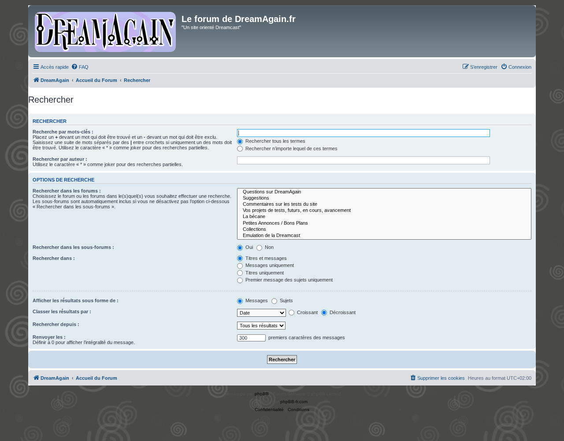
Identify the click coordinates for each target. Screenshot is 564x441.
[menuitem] (80, 67)
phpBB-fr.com (294, 401)
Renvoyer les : (49, 337)
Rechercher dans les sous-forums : (73, 247)
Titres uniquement (264, 272)
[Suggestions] (384, 198)
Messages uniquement (269, 265)
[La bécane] (384, 217)
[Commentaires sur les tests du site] (384, 204)
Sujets (285, 300)
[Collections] (384, 229)
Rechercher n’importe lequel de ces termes (291, 148)
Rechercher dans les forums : (67, 190)
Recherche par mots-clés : (63, 131)
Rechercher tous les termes (274, 141)
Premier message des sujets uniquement (288, 279)
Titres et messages (265, 258)
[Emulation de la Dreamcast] (384, 236)
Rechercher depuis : (56, 324)
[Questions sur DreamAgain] (384, 192)
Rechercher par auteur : (60, 159)
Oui (248, 247)
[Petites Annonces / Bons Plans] (384, 223)
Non (268, 247)
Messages (256, 300)
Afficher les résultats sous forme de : (76, 300)
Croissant (307, 312)
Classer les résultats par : (62, 311)
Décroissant (342, 312)
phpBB (262, 393)
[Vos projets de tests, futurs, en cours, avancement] (384, 211)
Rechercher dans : (54, 258)
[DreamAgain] (106, 31)
